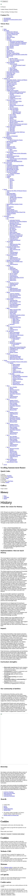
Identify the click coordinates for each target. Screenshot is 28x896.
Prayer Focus (13, 104)
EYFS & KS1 (16, 339)
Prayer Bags (15, 110)
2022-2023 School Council (19, 65)
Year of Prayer (13, 120)
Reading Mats (16, 271)
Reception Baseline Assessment (20, 376)
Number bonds (13, 312)
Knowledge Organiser (15, 417)
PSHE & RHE (10, 299)
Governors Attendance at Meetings (18, 43)
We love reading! (14, 273)
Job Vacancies (10, 77)
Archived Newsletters (15, 173)
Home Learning (13, 232)
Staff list (8, 38)
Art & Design (10, 241)
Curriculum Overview (15, 220)
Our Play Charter (14, 58)
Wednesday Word (17, 112)
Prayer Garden (13, 116)
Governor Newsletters (12, 172)
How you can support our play (17, 59)
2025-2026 (12, 128)
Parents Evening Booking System (14, 204)
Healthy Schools (10, 51)
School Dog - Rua (11, 73)
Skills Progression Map (15, 244)
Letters (8, 177)
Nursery (11, 178)
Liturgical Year (13, 117)
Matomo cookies (8, 867)
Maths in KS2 (16, 323)
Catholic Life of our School (13, 81)
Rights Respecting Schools (13, 71)
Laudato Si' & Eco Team (15, 98)
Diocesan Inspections (12, 141)
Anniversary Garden (14, 61)
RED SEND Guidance (15, 233)
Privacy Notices (13, 150)
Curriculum (6, 216)
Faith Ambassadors (14, 70)
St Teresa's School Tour (12, 34)
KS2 (14, 340)
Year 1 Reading (13, 387)
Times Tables (13, 313)
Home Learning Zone (12, 459)
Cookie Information (8, 808)
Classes (5, 360)
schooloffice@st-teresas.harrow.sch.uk (13, 19)
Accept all (9, 834)
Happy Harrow (10, 47)
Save (14, 894)
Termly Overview (17, 371)
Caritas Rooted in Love (15, 96)
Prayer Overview (14, 102)
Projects (14, 66)
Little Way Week (13, 225)
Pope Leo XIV (10, 89)
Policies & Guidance (11, 148)
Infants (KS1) (13, 279)
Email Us (6, 21)
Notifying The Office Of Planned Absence (17, 190)
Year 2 (11, 182)
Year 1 (11, 181)
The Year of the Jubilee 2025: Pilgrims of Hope (16, 122)
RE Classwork (13, 229)
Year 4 (11, 185)
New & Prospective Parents (16, 140)
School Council (13, 63)
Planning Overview (14, 283)
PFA (8, 205)
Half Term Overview (14, 389)
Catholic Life (7, 78)
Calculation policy (14, 316)
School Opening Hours (12, 210)
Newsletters (9, 164)
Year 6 (11, 188)
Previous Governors (14, 45)
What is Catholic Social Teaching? (18, 92)
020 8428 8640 (7, 18)
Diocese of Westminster (12, 136)
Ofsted (8, 145)
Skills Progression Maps (15, 289)
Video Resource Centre (12, 462)
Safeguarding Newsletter (12, 168)
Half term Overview (14, 448)
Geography (9, 287)
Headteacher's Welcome (12, 31)
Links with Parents (14, 109)
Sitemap (5, 807)
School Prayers (13, 460)
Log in (5, 464)
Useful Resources (14, 238)
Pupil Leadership (11, 62)
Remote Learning (14, 352)
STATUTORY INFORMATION (14, 161)
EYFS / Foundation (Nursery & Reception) (17, 361)
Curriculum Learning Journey (17, 335)
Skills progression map (15, 249)
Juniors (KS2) (13, 280)
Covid (11, 202)
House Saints (10, 86)
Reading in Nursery (17, 368)
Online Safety (13, 248)
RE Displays (13, 228)
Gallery (11, 242)
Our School (6, 30)
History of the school (11, 82)
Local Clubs (12, 351)
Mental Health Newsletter (13, 169)
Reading (12, 449)
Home (5, 29)
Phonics (11, 267)
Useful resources (13, 307)
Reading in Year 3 (14, 412)
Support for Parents (11, 213)
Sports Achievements (14, 332)
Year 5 (11, 186)
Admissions (9, 138)
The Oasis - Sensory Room (13, 53)
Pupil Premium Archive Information (18, 153)
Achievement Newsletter (12, 166)
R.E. (8, 218)
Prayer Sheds (13, 114)
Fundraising (12, 97)
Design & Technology (12, 254)
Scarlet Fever (13, 200)
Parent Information (14, 305)
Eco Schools (9, 50)
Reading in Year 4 (14, 424)
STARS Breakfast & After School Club (16, 212)
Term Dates (9, 35)
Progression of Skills (14, 333)
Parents (5, 189)
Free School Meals (11, 193)
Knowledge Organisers (15, 337)
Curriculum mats (13, 453)
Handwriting (13, 268)
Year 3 (11, 184)
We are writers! (13, 275)
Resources (12, 324)
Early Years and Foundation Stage (15, 261)
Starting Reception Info (18, 372)
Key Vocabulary (13, 303)
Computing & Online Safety (13, 246)
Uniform (9, 214)
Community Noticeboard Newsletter (15, 165)
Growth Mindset (10, 74)
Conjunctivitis (13, 196)
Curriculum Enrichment (15, 226)
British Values (10, 76)
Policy (11, 149)
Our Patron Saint (10, 85)
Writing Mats (16, 272)
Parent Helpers (10, 206)
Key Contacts (10, 142)
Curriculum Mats (14, 269)
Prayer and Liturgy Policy (16, 101)
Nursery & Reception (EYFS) (17, 277)
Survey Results (10, 46)
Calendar (9, 176)
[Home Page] (1, 1)
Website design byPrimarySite (11, 815)
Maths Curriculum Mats (15, 309)
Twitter (7, 478)
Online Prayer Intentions (15, 125)
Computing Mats (13, 253)
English (8, 265)
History (8, 292)
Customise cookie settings (18, 834)
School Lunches (10, 209)
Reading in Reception (18, 379)
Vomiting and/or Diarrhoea (16, 197)
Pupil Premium (10, 152)
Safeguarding (10, 154)
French (8, 281)
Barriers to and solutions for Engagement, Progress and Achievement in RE (16, 236)
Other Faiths (12, 230)
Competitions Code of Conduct (17, 348)
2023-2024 (12, 130)
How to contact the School (13, 33)
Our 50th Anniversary (12, 84)
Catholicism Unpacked (15, 240)
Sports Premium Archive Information (18, 158)
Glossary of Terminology (15, 343)
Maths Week (15, 319)
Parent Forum (10, 55)
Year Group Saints (11, 88)
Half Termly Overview (15, 419)
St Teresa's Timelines (14, 293)
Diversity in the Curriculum (13, 260)
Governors (9, 39)
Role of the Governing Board (16, 41)
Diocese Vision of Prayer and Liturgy (18, 124)
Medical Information (11, 194)
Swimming (12, 341)
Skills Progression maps (15, 301)
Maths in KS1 (16, 321)
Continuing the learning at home (17, 315)
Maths (8, 308)
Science (8, 353)
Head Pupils (12, 67)
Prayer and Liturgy (11, 100)
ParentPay (9, 208)
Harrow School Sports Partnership (18, 347)
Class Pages (10, 481)
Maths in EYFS (16, 320)
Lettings (8, 144)
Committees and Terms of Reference (18, 42)
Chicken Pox (13, 201)
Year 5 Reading (13, 436)
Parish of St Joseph (11, 133)
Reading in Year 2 (14, 400)
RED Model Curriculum (15, 224)
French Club (12, 285)
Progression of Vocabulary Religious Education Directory (18, 222)
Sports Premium (10, 157)
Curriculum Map (13, 300)
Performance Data (11, 146)
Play (8, 57)
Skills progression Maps (15, 295)
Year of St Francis (14, 108)
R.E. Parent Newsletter (12, 170)
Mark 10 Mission (17, 113)
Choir (8, 49)
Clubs (8, 192)
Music (8, 325)
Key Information (7, 137)
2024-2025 (12, 129)
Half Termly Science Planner (16, 359)
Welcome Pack (16, 365)
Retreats (11, 118)
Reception (12, 180)
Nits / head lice (13, 198)
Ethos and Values (11, 37)
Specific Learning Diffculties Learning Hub (17, 54)
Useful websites (13, 311)
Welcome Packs (13, 421)
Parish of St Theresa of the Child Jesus (16, 132)
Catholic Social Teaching (12, 90)
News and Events (8, 162)
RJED (8, 134)
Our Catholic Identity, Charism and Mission (17, 80)
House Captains (13, 69)
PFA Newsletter (10, 174)
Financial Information (12, 160)
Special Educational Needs (13, 156)
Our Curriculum (10, 217)
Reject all (3, 834)
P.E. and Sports (10, 331)
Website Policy (7, 810)
